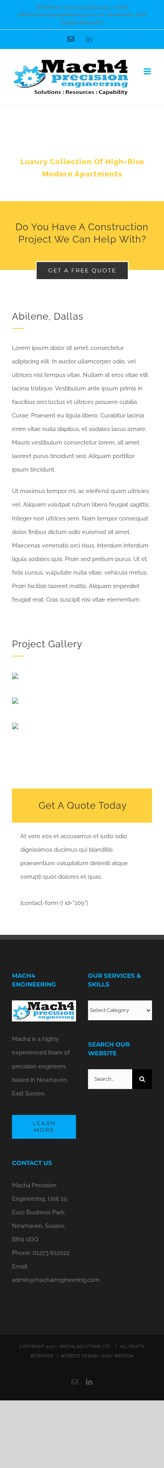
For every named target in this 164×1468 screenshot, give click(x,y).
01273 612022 (51, 1252)
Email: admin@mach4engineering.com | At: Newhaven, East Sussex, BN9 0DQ (82, 14)
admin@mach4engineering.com (56, 1280)
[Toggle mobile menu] (148, 71)
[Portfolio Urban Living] (82, 153)
